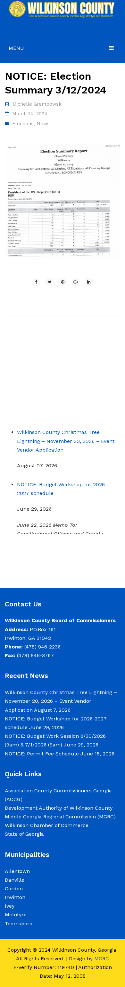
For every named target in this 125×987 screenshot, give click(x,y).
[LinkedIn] (89, 282)
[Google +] (75, 282)
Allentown (17, 871)
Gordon (14, 889)
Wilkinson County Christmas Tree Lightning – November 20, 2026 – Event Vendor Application (65, 436)
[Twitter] (49, 282)
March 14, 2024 (29, 114)
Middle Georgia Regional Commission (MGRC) (60, 817)
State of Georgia (24, 834)
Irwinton (15, 897)
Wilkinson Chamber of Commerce (47, 825)
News (43, 124)
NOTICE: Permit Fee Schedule (42, 754)
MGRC (101, 959)
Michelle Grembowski (38, 104)
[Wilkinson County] (62, 8)
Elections (23, 124)
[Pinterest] (62, 282)
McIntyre (16, 915)
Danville (14, 880)
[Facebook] (36, 282)
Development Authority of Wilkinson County (59, 808)
